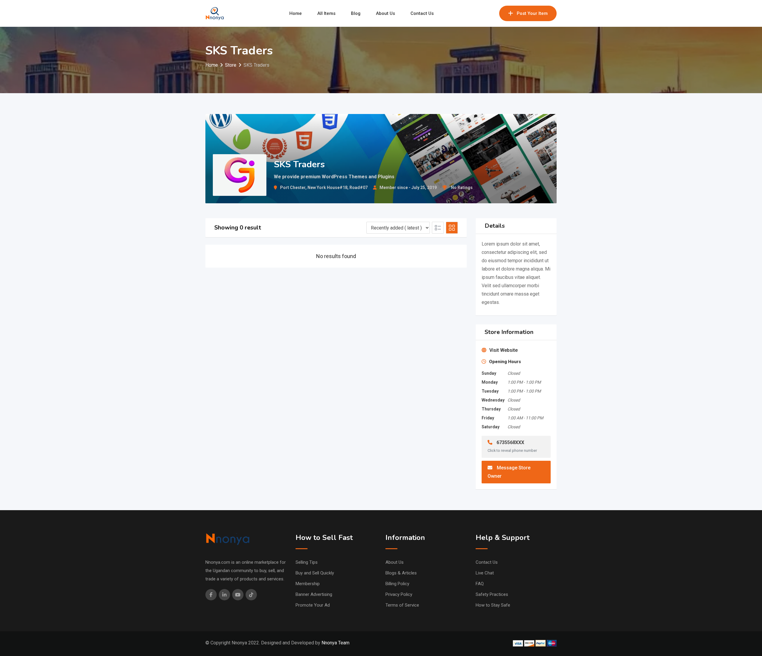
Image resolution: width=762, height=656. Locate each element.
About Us (385, 13)
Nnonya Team (335, 643)
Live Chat (485, 573)
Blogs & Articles (401, 573)
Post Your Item (532, 13)
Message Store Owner (509, 472)
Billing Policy (397, 583)
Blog (355, 13)
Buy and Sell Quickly (315, 573)
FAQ (480, 583)
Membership (308, 583)
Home (295, 13)
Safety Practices (492, 594)
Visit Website (503, 350)
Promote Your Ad (313, 605)
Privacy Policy (398, 594)
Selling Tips (307, 562)
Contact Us (422, 13)
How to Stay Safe (493, 605)
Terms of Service (402, 605)
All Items (326, 13)
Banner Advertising (314, 594)
